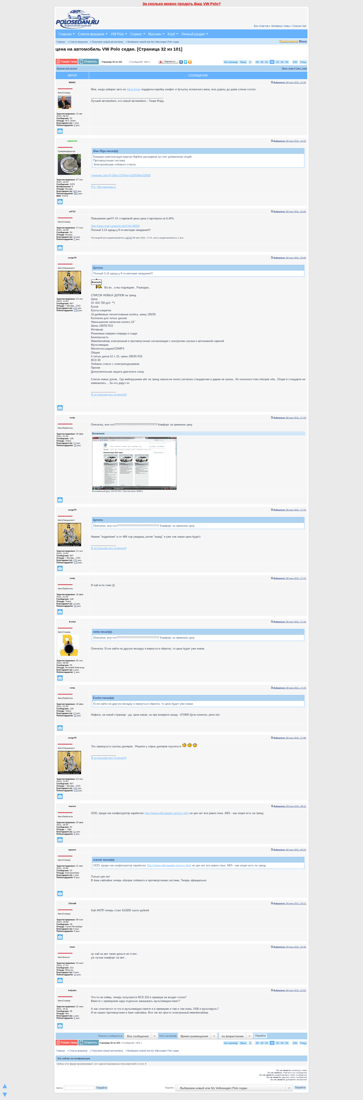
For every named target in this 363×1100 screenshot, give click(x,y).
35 (286, 62)
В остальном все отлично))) (108, 394)
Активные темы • (281, 26)
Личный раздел (193, 33)
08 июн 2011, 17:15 (289, 510)
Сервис (136, 33)
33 (277, 62)
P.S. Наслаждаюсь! (103, 187)
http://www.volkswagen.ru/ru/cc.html (167, 813)
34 (282, 62)
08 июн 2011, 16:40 (289, 211)
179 (76, 310)
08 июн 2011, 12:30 (289, 82)
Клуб (171, 33)
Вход (303, 41)
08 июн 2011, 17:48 (289, 738)
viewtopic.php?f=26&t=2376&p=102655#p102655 (121, 175)
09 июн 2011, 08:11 (290, 806)
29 (257, 62)
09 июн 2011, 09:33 (289, 850)
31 (266, 62)
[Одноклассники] (190, 62)
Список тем (299, 26)
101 (295, 62)
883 (76, 193)
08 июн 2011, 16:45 (289, 258)
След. (303, 62)
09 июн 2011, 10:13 (289, 903)
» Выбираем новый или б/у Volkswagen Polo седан (152, 42)
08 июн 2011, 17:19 (289, 688)
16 (75, 445)
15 (75, 974)
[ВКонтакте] (181, 62)
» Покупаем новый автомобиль (106, 42)
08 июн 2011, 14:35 (289, 141)
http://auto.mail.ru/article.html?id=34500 (115, 226)
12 (74, 443)
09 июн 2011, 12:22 (289, 990)
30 (262, 62)
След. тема (301, 68)
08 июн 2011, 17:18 (289, 622)
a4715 (129, 238)
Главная (65, 33)
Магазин (154, 33)
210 (75, 308)
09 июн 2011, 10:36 (289, 947)
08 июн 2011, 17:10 (289, 417)
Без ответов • (262, 26)
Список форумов (91, 33)
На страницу (231, 62)
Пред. (243, 62)
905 (75, 191)
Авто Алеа (133, 89)
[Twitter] (185, 62)
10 (74, 237)
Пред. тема (287, 68)
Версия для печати (67, 68)
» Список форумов (77, 42)
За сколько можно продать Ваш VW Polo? (181, 4)
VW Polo (117, 33)
